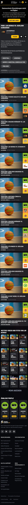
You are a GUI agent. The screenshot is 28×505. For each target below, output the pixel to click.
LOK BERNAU (10, 31)
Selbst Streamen (5, 446)
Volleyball (17, 453)
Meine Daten (18, 473)
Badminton (17, 456)
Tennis (16, 443)
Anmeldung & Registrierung (18, 479)
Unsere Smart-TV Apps (6, 455)
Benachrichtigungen (20, 476)
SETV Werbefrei (5, 443)
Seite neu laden (14, 20)
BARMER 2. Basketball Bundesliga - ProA (14, 412)
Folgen (15, 36)
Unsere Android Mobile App (6, 452)
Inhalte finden (4, 478)
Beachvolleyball (19, 448)
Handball (17, 446)
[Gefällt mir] (21, 36)
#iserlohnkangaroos (6, 52)
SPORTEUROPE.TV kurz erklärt (6, 467)
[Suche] (20, 2)
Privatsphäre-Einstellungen (14, 496)
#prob (9, 50)
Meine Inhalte (18, 468)
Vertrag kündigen (5, 489)
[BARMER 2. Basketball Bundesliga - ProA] (14, 405)
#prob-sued (14, 50)
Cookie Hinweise (4, 499)
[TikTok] (10, 431)
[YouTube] (6, 431)
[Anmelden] (23, 2)
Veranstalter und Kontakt (5, 485)
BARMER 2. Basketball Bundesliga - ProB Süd (23, 412)
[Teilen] (25, 36)
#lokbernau (21, 50)
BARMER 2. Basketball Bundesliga (5, 412)
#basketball (4, 50)
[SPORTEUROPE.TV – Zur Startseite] (2, 2)
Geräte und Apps (5, 475)
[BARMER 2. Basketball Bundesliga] (4, 405)
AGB (11, 499)
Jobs (2, 458)
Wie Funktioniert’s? (5, 440)
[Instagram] (2, 431)
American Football (19, 440)
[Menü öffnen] (25, 2)
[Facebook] (14, 431)
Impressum (15, 499)
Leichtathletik (18, 451)
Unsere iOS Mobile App (6, 448)
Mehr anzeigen (15, 390)
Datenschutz (3, 496)
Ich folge (17, 471)
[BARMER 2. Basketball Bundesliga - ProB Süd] (23, 405)
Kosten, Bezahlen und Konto (6, 471)
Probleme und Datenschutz (4, 481)
